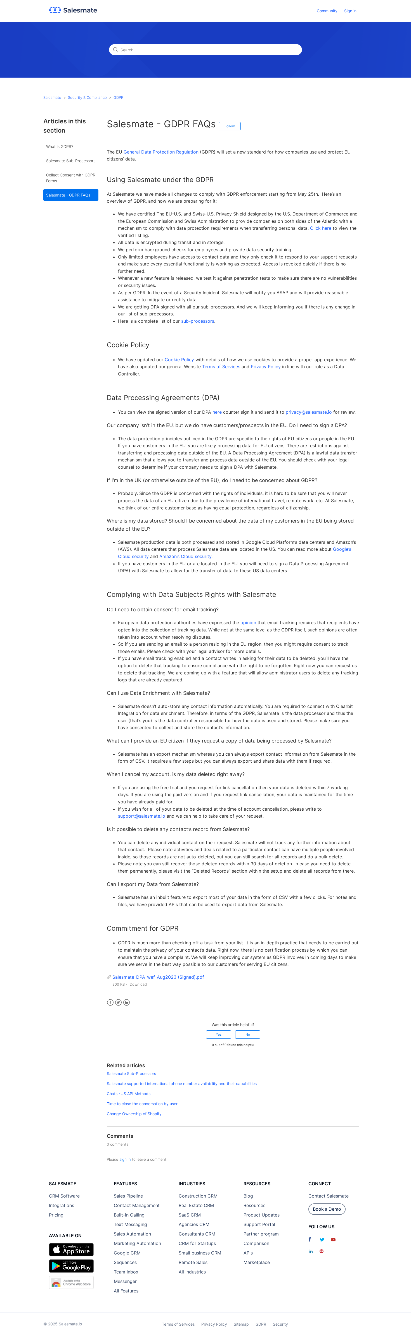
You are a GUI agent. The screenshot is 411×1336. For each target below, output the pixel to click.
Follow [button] (230, 126)
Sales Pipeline (128, 1196)
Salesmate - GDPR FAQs (68, 195)
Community (327, 10)
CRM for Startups (197, 1243)
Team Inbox (126, 1272)
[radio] (218, 1034)
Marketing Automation (137, 1243)
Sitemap (241, 1324)
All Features (126, 1291)
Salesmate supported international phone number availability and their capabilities (182, 1083)
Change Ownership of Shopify (134, 1113)
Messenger (125, 1281)
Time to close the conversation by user (142, 1103)
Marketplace (257, 1262)
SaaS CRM (190, 1215)
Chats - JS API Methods (128, 1093)
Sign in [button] (350, 10)
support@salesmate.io (141, 816)
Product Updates (262, 1215)
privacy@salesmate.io (309, 412)
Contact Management (137, 1205)
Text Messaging (130, 1224)
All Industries (192, 1272)
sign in (125, 1159)
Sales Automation (132, 1234)
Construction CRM (198, 1196)
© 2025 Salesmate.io (62, 1323)
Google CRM (127, 1253)
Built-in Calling (129, 1215)
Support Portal (259, 1224)
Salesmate (52, 97)
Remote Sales (193, 1262)
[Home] (73, 11)
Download (138, 984)
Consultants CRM (197, 1234)
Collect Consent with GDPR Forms (70, 178)
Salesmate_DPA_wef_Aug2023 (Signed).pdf (158, 977)
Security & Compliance (87, 97)
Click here (320, 228)
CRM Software (64, 1196)
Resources (254, 1205)
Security (280, 1324)
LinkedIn (126, 1002)
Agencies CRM (194, 1224)
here (217, 412)
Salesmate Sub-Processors (70, 160)
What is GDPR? (59, 146)
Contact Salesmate (328, 1196)
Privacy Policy (214, 1324)
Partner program (261, 1234)
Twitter (118, 1002)
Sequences (125, 1262)
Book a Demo (327, 1209)
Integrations (61, 1205)
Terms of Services (178, 1324)
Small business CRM (200, 1253)
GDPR (118, 97)
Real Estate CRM (196, 1205)
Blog (248, 1196)
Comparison (256, 1243)
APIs (248, 1253)
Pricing (56, 1215)
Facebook (110, 1002)
